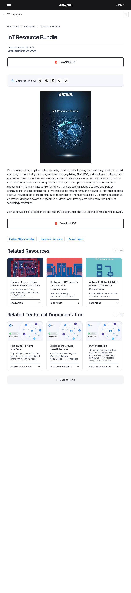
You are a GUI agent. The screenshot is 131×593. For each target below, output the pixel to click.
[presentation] (121, 250)
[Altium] (65, 5)
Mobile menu (9, 5)
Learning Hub (13, 26)
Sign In (120, 5)
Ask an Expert (76, 239)
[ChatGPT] (40, 80)
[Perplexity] (46, 80)
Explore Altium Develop (22, 239)
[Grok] (65, 80)
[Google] (59, 80)
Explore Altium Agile (51, 239)
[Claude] (53, 80)
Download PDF (67, 62)
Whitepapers (14, 14)
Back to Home (67, 380)
